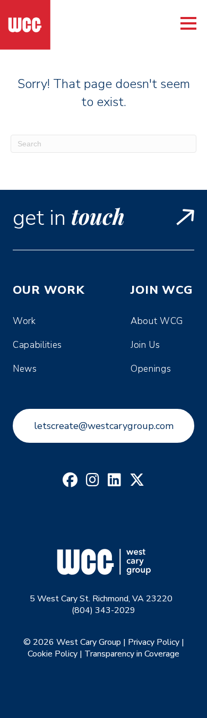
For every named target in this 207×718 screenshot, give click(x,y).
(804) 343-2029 (103, 610)
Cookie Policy (52, 654)
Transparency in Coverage (131, 654)
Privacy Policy (153, 642)
